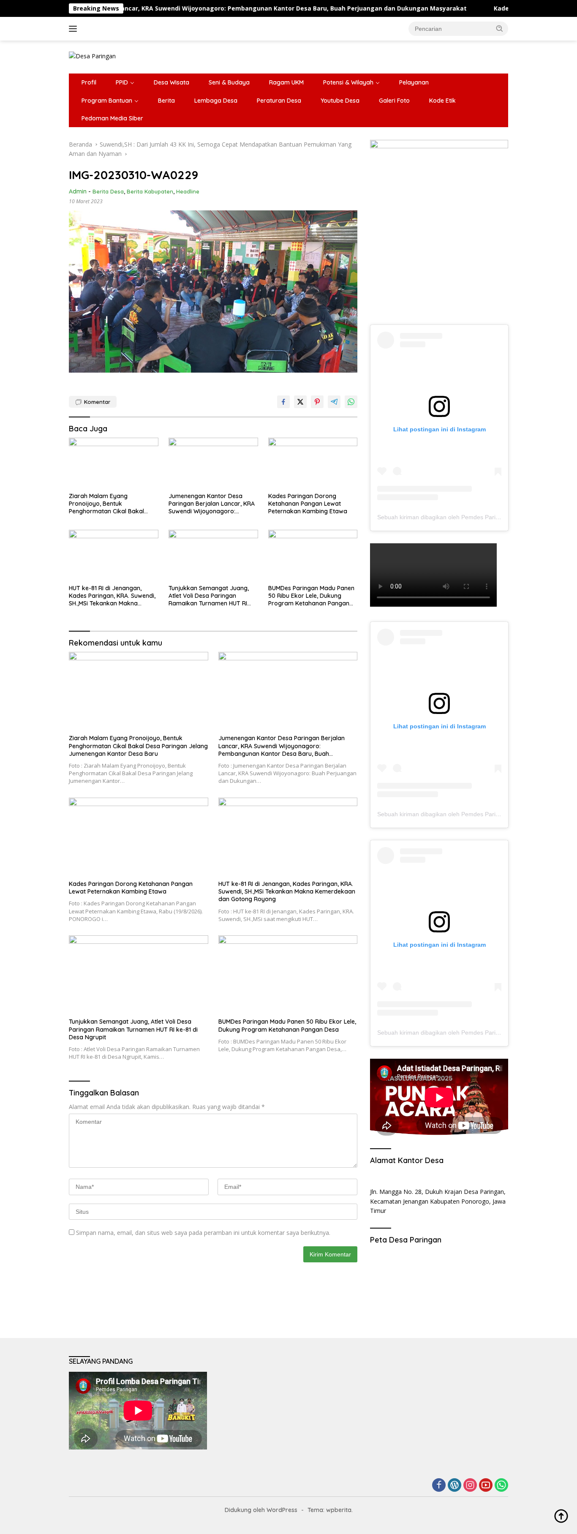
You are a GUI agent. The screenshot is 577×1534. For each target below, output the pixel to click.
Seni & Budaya (229, 82)
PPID (122, 82)
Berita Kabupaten (150, 191)
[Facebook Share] (283, 401)
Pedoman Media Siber (112, 118)
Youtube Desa (340, 100)
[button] (499, 28)
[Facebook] (439, 1485)
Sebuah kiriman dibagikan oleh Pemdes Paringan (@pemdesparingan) (471, 517)
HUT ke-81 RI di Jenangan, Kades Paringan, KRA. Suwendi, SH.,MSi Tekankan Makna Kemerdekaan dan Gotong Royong (112, 596)
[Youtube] (486, 1485)
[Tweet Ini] (300, 401)
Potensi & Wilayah (348, 82)
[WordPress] (454, 1485)
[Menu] (74, 29)
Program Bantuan (107, 100)
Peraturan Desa (279, 100)
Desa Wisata (171, 82)
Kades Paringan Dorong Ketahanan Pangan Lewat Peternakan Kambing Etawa (307, 503)
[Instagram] (470, 1485)
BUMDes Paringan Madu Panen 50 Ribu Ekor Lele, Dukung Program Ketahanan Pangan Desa (311, 596)
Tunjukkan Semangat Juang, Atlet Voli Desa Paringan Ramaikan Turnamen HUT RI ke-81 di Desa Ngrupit (209, 596)
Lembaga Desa (215, 100)
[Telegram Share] (334, 401)
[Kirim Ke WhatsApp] (351, 401)
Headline (187, 191)
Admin (78, 191)
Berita (166, 100)
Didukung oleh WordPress (261, 1510)
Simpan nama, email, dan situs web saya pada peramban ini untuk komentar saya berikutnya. (203, 1233)
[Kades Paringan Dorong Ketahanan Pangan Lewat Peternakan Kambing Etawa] (313, 463)
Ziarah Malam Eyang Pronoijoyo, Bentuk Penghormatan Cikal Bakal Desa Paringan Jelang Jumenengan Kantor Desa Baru (113, 503)
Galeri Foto (394, 100)
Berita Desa (108, 191)
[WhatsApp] (501, 1485)
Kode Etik (442, 100)
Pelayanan (414, 82)
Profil (89, 82)
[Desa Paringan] (92, 56)
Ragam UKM (286, 82)
